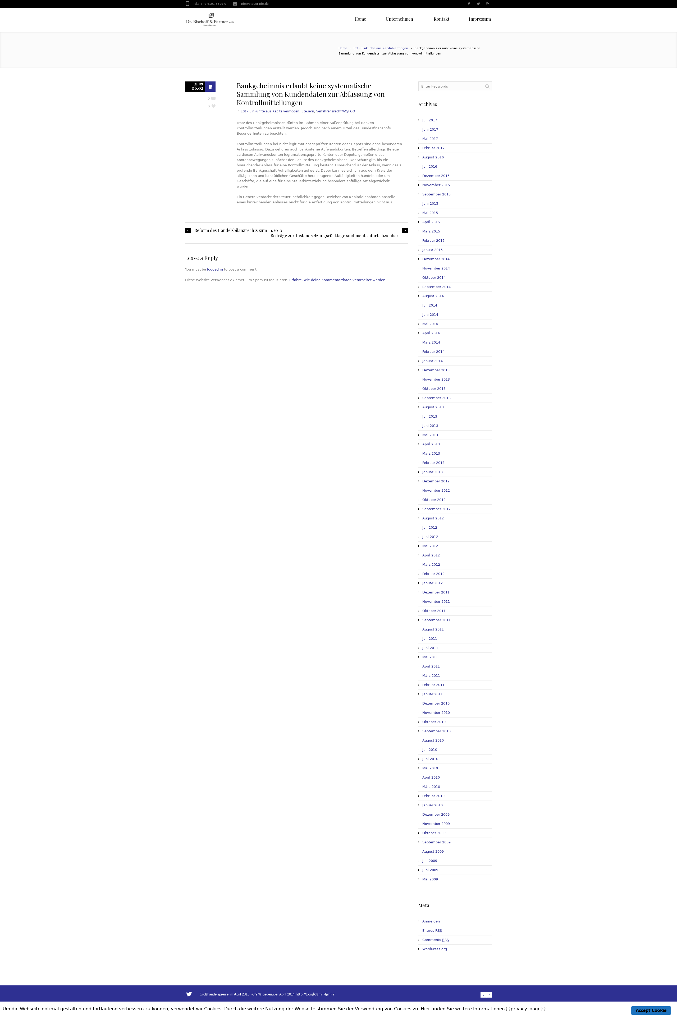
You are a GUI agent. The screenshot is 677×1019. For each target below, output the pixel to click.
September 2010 (436, 731)
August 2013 (433, 407)
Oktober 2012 (434, 500)
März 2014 (431, 342)
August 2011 (433, 629)
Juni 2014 (430, 315)
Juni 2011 (430, 648)
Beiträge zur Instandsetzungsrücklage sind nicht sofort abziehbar (335, 235)
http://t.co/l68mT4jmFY (315, 994)
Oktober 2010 (434, 722)
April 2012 (431, 555)
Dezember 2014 (436, 259)
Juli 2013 (429, 416)
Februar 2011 (433, 685)
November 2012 (436, 490)
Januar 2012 (432, 583)
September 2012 (436, 509)
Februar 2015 (433, 241)
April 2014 (431, 333)
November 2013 (436, 379)
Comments (435, 940)
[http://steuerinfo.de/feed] (487, 4)
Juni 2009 (430, 870)
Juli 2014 (429, 305)
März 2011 (431, 676)
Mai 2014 (430, 324)
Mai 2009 (430, 879)
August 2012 (433, 518)
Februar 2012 (433, 574)
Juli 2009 (429, 861)
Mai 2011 (430, 657)
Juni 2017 (430, 129)
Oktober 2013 (434, 389)
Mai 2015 (430, 213)
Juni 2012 (430, 537)
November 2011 (436, 602)
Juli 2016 (429, 166)
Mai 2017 (430, 139)
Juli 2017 (429, 120)
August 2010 (433, 740)
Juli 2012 (429, 527)
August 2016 (433, 157)
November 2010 (436, 713)
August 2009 (433, 851)
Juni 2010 (430, 759)
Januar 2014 (432, 361)
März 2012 (431, 564)
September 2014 (436, 287)
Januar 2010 (432, 805)
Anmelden (431, 921)
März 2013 (431, 453)
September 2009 (436, 842)
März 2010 (431, 787)
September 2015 (436, 194)
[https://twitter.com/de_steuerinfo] (478, 4)
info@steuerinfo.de (254, 4)
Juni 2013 (430, 426)
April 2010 (431, 777)
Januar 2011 (432, 694)
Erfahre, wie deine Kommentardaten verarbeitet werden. (337, 280)
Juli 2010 (429, 750)
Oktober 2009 (434, 833)
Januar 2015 (432, 250)
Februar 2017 (433, 148)
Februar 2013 (433, 463)
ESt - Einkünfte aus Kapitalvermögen (381, 48)
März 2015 (431, 231)
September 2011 (436, 620)
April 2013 (431, 444)
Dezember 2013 (436, 370)
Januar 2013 (432, 472)
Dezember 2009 (436, 814)
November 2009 (436, 824)
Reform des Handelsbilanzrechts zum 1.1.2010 (238, 230)
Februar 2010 (433, 796)
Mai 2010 (430, 768)
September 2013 (436, 398)
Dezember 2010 (436, 703)
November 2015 (436, 185)
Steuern (307, 111)
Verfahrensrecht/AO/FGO (335, 111)
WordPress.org (434, 949)
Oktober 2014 (434, 278)
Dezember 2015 (436, 176)
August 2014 (433, 296)
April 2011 (431, 666)
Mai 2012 (430, 546)
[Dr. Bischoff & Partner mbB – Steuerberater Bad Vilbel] (210, 20)
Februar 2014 (433, 352)
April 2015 (431, 222)
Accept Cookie (651, 1010)
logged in (215, 269)
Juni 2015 (430, 203)
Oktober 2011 (434, 611)
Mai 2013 (430, 435)
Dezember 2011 (436, 592)
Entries (432, 931)
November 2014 (436, 268)
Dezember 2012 (436, 481)
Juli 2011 (429, 639)
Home (342, 48)
